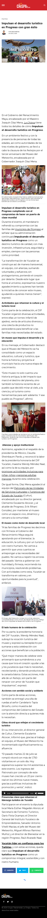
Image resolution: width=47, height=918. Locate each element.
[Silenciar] (36, 793)
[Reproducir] (5, 793)
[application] (23, 793)
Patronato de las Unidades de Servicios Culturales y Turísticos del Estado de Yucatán (23, 492)
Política (5, 19)
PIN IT (25, 183)
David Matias (15, 32)
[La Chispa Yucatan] (23, 5)
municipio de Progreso (28, 229)
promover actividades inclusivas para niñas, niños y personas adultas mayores (22, 475)
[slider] (41, 793)
